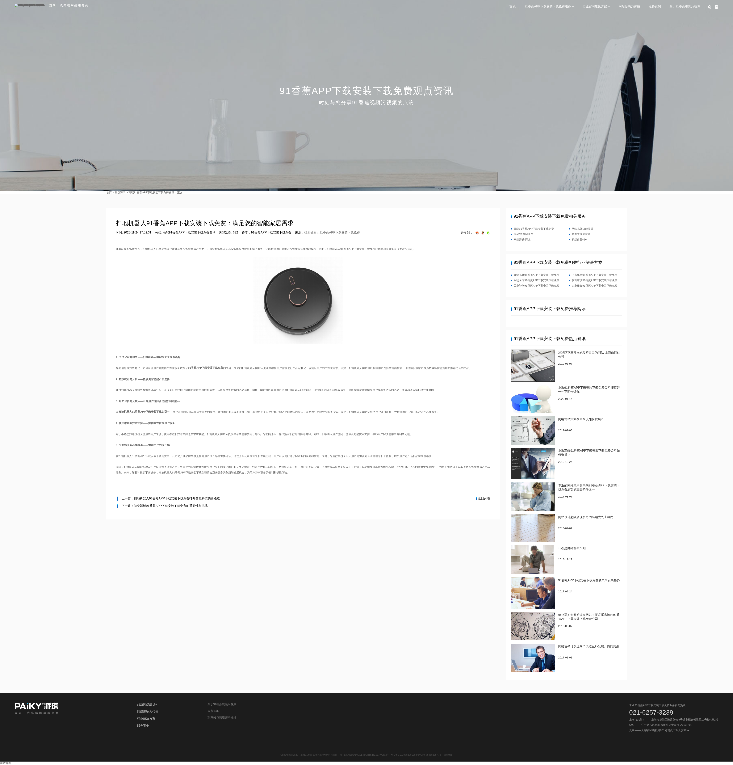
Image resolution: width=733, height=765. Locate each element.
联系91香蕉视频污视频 (221, 717)
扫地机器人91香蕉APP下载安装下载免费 (332, 232)
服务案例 (655, 6)
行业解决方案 (146, 718)
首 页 (512, 6)
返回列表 (484, 498)
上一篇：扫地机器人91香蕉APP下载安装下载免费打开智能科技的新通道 (171, 498)
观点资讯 (120, 192)
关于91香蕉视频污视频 (684, 6)
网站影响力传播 (629, 6)
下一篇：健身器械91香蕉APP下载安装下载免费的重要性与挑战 (165, 505)
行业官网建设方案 (595, 6)
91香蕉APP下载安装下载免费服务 (548, 6)
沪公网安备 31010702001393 (401, 755)
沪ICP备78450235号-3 (429, 755)
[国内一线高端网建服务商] (30, 5)
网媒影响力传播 (147, 711)
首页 (109, 192)
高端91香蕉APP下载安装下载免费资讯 (151, 192)
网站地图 (448, 755)
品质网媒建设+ (147, 704)
